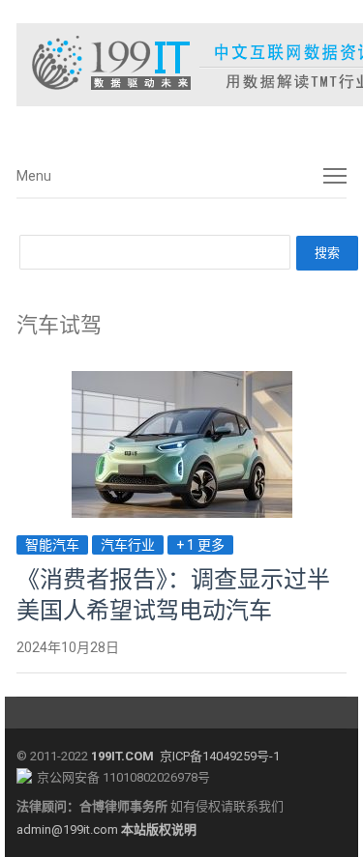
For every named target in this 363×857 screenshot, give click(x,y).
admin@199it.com (68, 829)
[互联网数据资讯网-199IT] (181, 64)
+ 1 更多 (200, 545)
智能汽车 (52, 545)
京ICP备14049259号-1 (220, 756)
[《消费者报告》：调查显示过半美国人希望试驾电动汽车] (182, 382)
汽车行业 (128, 545)
